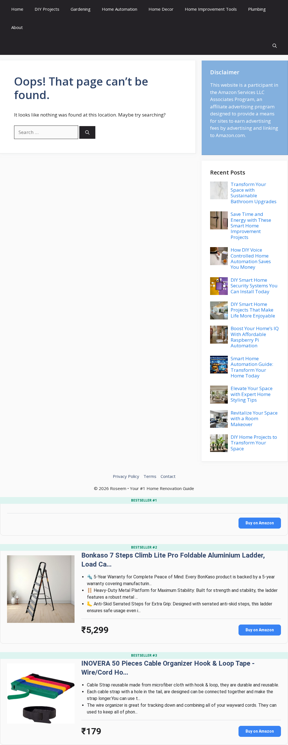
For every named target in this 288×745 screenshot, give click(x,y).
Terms (149, 476)
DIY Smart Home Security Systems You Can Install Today (254, 286)
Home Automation (119, 9)
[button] (274, 46)
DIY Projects (47, 9)
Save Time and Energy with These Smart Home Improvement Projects (251, 225)
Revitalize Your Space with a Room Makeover (254, 419)
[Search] (87, 132)
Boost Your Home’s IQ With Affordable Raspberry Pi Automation (255, 337)
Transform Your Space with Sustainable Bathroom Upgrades (253, 193)
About (17, 27)
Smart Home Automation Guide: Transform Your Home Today (252, 367)
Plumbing (257, 9)
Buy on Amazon (260, 523)
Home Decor (161, 9)
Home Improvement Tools (211, 9)
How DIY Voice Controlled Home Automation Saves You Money (251, 258)
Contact (168, 476)
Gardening (81, 9)
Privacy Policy (126, 476)
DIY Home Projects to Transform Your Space (254, 443)
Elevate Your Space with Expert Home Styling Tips (252, 394)
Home (17, 9)
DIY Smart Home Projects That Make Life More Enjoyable (253, 310)
